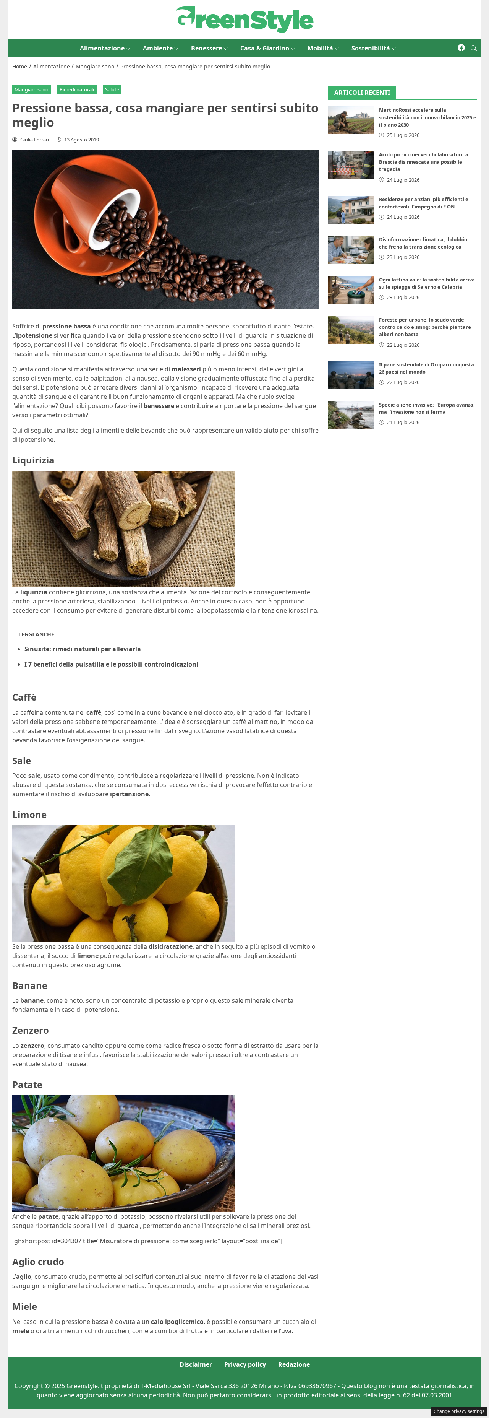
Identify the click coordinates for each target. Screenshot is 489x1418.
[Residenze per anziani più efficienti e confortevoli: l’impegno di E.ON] (351, 210)
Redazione (294, 1364)
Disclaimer (196, 1364)
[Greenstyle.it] (244, 19)
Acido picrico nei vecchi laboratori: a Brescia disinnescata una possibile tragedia (423, 161)
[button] (474, 48)
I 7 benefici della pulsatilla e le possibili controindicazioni (111, 664)
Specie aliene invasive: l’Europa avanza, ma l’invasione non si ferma (427, 408)
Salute (112, 89)
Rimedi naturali (77, 89)
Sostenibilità (370, 48)
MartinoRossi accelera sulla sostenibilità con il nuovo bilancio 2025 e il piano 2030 (427, 117)
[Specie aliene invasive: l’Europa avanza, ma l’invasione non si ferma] (351, 415)
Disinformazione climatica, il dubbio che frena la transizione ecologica (423, 243)
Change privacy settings (459, 1411)
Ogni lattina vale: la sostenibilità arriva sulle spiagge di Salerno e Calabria (427, 283)
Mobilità (320, 48)
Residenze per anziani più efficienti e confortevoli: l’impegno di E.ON (423, 203)
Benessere (206, 48)
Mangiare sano (32, 89)
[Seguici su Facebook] (461, 48)
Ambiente (158, 48)
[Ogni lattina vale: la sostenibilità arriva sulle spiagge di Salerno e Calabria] (351, 290)
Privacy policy (245, 1364)
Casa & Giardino (264, 48)
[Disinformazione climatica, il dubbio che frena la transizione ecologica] (351, 250)
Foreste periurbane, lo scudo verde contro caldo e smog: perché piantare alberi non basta (425, 327)
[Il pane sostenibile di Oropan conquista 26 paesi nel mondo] (351, 375)
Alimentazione (102, 48)
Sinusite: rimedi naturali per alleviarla (82, 649)
